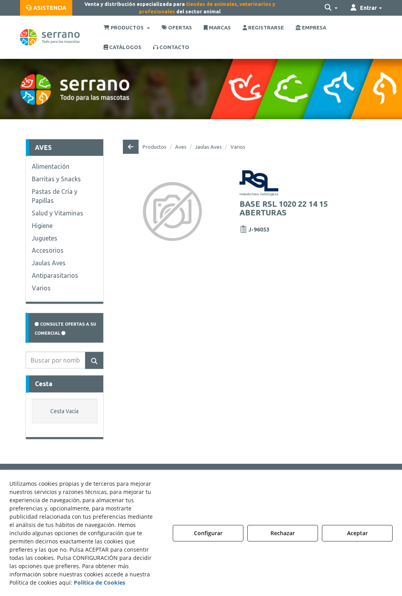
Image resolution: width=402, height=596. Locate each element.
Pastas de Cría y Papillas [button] (54, 196)
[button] (46, 8)
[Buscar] (94, 360)
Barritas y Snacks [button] (56, 178)
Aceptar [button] (357, 533)
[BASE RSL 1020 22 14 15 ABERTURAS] (172, 211)
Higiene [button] (42, 225)
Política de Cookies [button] (99, 582)
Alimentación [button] (50, 166)
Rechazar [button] (282, 533)
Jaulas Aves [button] (49, 262)
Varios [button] (41, 288)
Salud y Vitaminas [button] (57, 213)
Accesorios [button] (48, 250)
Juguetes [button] (44, 238)
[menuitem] (46, 8)
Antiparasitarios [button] (55, 275)
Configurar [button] (208, 533)
